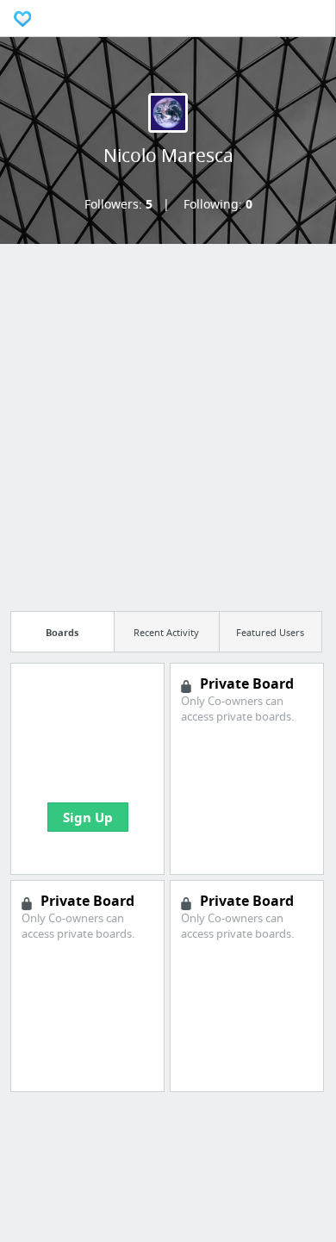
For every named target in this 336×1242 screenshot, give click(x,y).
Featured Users (270, 632)
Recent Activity (166, 632)
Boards (62, 632)
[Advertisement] (168, 422)
